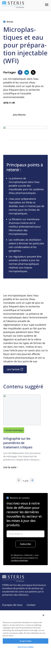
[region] (25, 630)
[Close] (43, 615)
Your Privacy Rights (25, 647)
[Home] (13, 4)
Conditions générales (19, 560)
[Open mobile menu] (46, 4)
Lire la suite (9, 467)
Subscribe (25, 544)
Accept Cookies (26, 641)
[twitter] (33, 72)
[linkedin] (26, 72)
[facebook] (20, 72)
